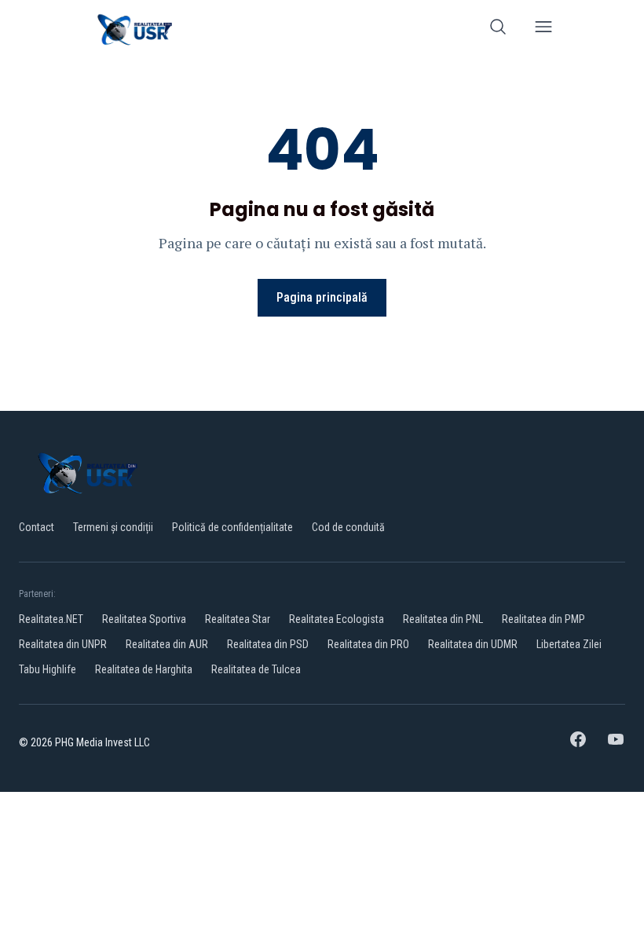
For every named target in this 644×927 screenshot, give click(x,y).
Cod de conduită (348, 527)
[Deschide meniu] (543, 29)
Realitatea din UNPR (63, 644)
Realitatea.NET (51, 619)
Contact (36, 527)
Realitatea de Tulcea (256, 669)
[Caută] (498, 29)
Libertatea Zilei (569, 644)
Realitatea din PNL (443, 619)
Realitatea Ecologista (336, 619)
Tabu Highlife (47, 669)
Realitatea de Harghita (143, 669)
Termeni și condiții (113, 527)
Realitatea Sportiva (144, 619)
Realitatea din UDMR (473, 644)
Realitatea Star (237, 619)
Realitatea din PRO (368, 644)
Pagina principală (322, 297)
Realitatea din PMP (543, 619)
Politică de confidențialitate (232, 527)
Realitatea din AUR (167, 644)
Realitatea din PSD (268, 644)
